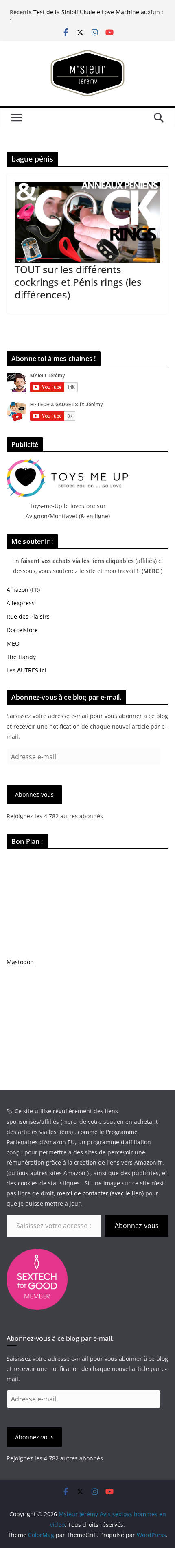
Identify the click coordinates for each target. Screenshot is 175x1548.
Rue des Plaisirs (28, 616)
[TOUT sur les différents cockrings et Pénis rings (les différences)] (87, 222)
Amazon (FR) (23, 589)
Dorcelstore (22, 630)
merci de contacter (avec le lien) (100, 1193)
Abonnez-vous (34, 794)
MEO (13, 643)
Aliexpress (21, 603)
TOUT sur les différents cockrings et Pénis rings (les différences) (78, 282)
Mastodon (20, 962)
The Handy (21, 657)
